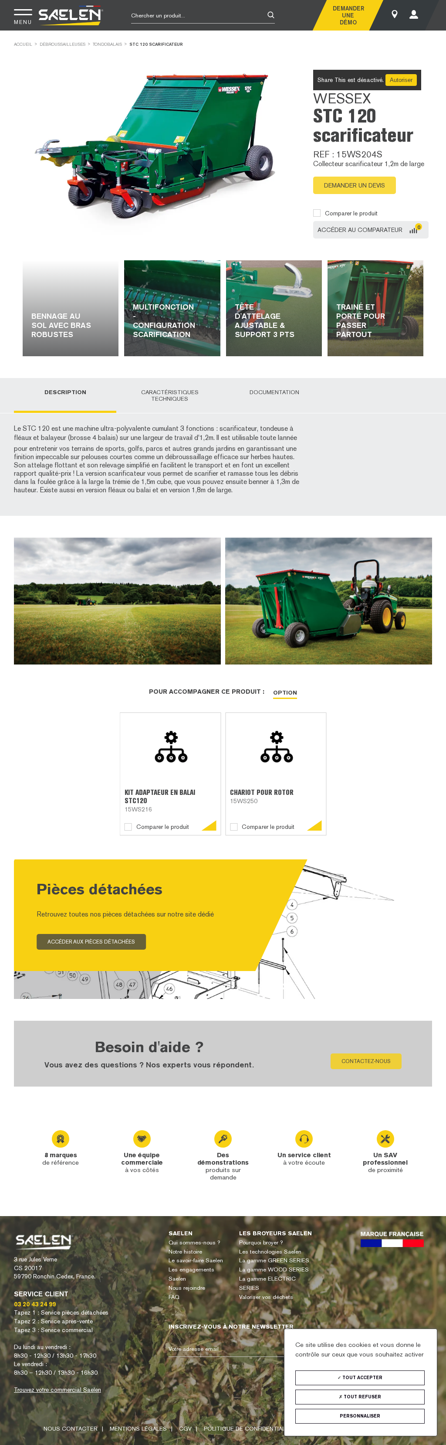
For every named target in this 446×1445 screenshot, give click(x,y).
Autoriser (401, 80)
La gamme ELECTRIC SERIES (267, 1283)
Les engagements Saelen (191, 1274)
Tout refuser (361, 1396)
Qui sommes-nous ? (194, 1242)
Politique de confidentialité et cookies (267, 1428)
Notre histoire (185, 1251)
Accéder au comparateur (360, 229)
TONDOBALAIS (107, 44)
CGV (185, 1428)
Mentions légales (138, 1428)
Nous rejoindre (187, 1288)
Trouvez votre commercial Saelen (57, 1389)
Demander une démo (348, 15)
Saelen (181, 1233)
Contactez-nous (366, 1061)
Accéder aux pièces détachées (91, 942)
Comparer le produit (351, 213)
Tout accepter (361, 1377)
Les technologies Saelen (270, 1251)
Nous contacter (71, 1428)
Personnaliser (360, 1416)
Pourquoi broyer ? (261, 1242)
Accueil (23, 44)
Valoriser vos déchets (266, 1297)
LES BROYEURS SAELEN (275, 1233)
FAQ (174, 1297)
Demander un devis (354, 185)
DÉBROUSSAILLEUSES (62, 44)
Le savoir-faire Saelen (196, 1260)
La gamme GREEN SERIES (274, 1260)
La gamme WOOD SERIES (274, 1269)
